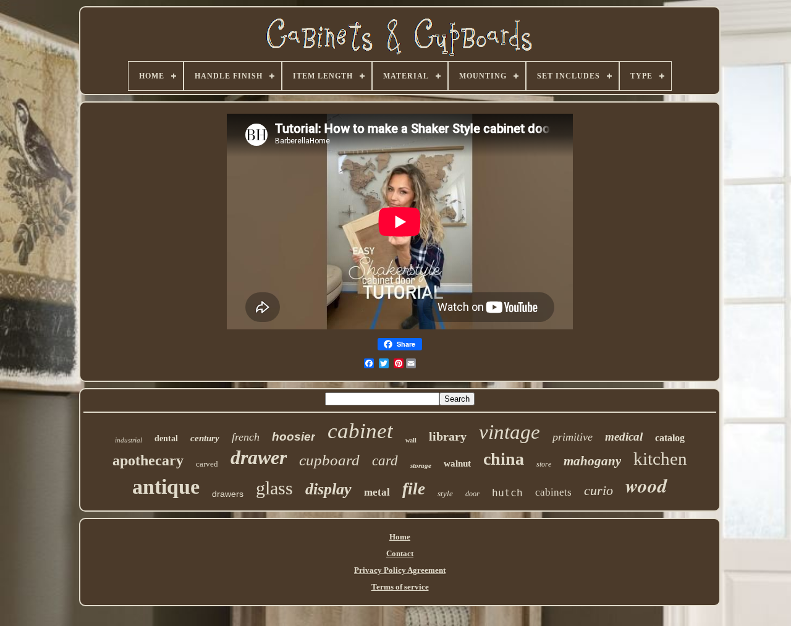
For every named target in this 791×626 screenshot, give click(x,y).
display (328, 489)
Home (399, 536)
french (246, 437)
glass (274, 488)
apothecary (148, 460)
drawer (259, 457)
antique (166, 486)
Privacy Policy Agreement (400, 570)
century (204, 438)
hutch (507, 493)
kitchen (660, 458)
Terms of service (400, 586)
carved (207, 463)
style (445, 493)
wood (646, 485)
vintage (509, 432)
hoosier (293, 436)
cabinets (553, 492)
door (472, 493)
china (503, 458)
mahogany (592, 461)
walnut (457, 463)
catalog (670, 438)
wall (411, 440)
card (385, 460)
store (543, 464)
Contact (399, 553)
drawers (227, 494)
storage (420, 465)
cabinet (360, 431)
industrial (128, 440)
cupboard (329, 460)
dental (166, 438)
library (448, 436)
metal (377, 492)
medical (624, 436)
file (413, 489)
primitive (572, 437)
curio (598, 490)
